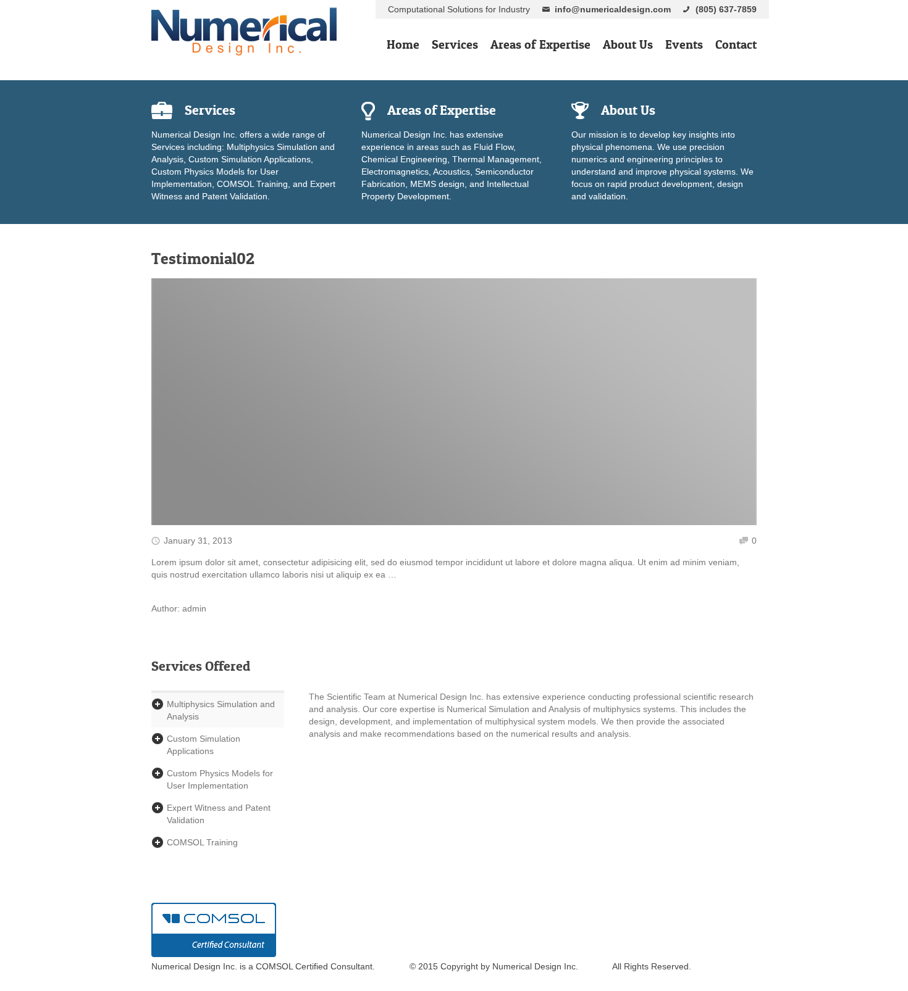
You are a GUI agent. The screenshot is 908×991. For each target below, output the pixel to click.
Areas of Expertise (540, 44)
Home (403, 44)
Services (455, 44)
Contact (736, 44)
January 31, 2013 (198, 540)
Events (684, 44)
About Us (628, 44)
